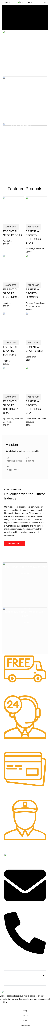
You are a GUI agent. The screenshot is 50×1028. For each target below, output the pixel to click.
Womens (29, 249)
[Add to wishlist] (19, 221)
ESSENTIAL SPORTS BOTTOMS (10, 351)
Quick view (13, 221)
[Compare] (6, 221)
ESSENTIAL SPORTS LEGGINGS (33, 293)
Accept (5, 1006)
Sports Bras (8, 241)
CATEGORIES (12, 968)
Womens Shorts (32, 303)
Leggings (7, 303)
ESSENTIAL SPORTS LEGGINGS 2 (11, 293)
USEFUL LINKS (13, 975)
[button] (25, 967)
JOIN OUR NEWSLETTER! (18, 983)
